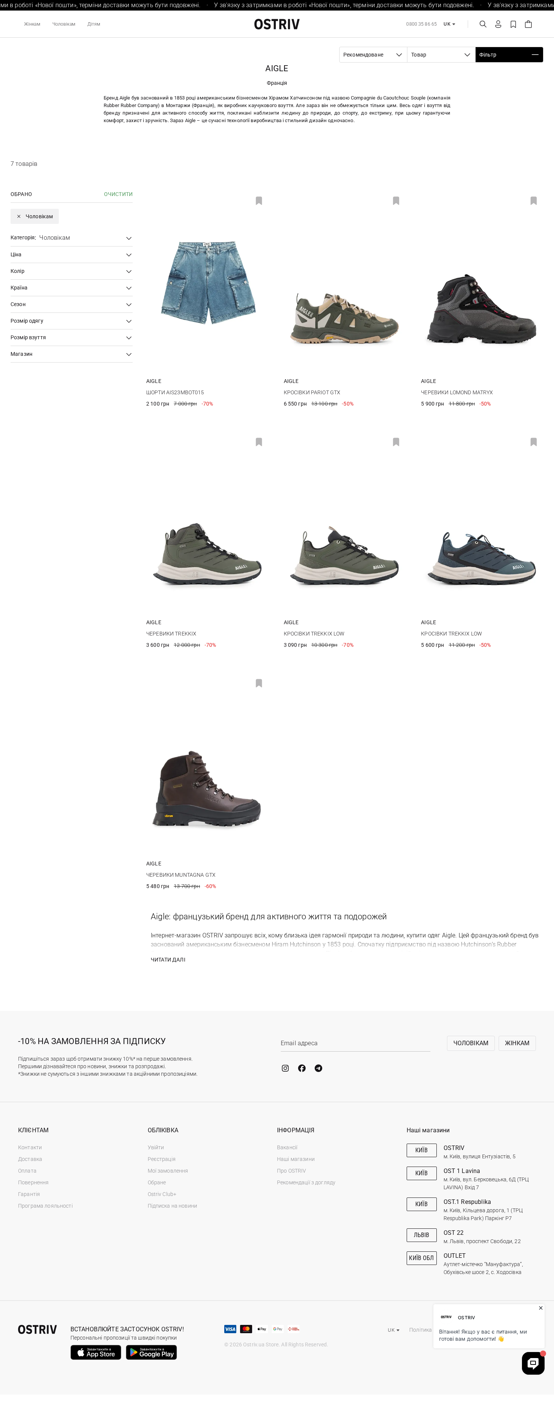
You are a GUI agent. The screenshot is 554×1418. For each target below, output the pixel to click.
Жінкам (32, 24)
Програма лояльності (45, 1206)
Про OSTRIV (291, 1171)
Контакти (30, 1147)
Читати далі (168, 960)
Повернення (33, 1182)
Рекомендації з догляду (306, 1182)
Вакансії (287, 1147)
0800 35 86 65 (421, 24)
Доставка (30, 1159)
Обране (157, 1182)
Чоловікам (63, 24)
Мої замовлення (168, 1171)
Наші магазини (296, 1159)
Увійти (156, 1147)
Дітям (94, 24)
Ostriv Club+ (162, 1194)
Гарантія (29, 1194)
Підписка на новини (172, 1206)
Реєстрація (162, 1159)
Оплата (27, 1171)
